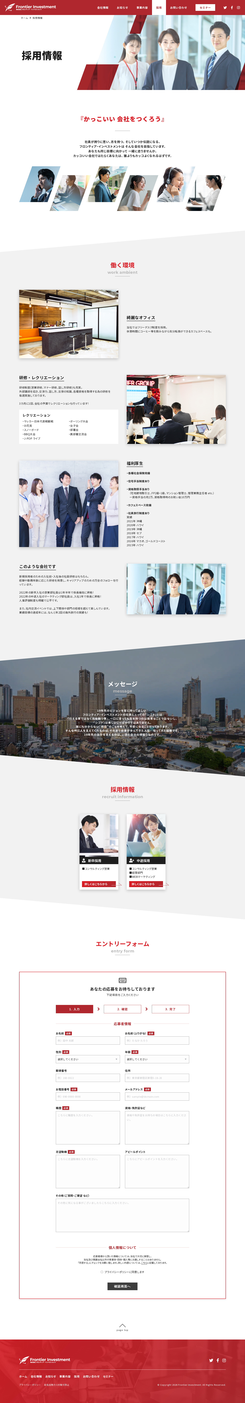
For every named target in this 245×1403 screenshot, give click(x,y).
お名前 (63, 1033)
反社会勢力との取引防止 (57, 1384)
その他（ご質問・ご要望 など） (73, 1196)
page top (122, 1329)
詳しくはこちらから (96, 884)
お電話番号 (66, 1089)
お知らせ (50, 1376)
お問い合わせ (91, 1376)
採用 (77, 1376)
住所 (127, 1071)
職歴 (62, 1108)
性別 (62, 1052)
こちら (144, 1262)
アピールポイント (135, 1152)
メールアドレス (137, 1089)
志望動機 (65, 1152)
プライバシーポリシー (30, 1384)
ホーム (24, 18)
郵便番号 (61, 1071)
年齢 (131, 1052)
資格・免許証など (135, 1108)
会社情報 (36, 1376)
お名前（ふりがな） (139, 1033)
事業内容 (65, 1376)
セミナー (108, 1376)
